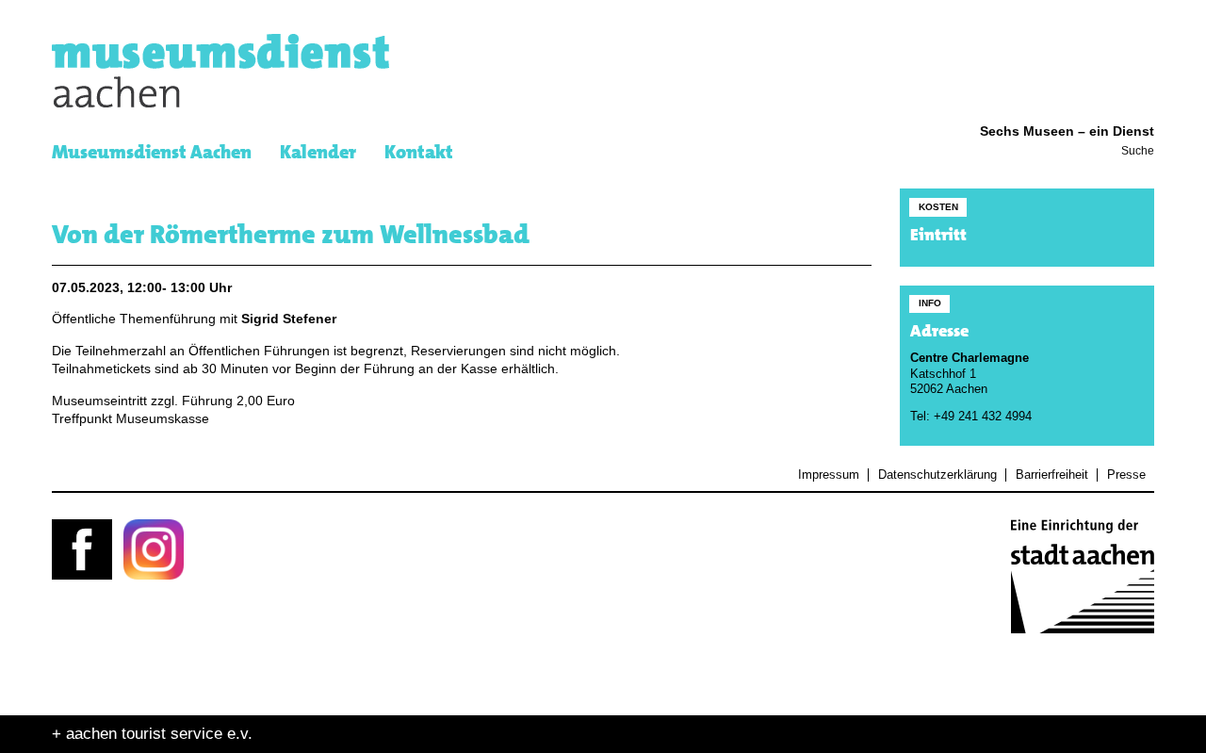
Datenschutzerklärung (937, 475)
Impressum (828, 475)
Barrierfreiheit (1051, 475)
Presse (1126, 475)
